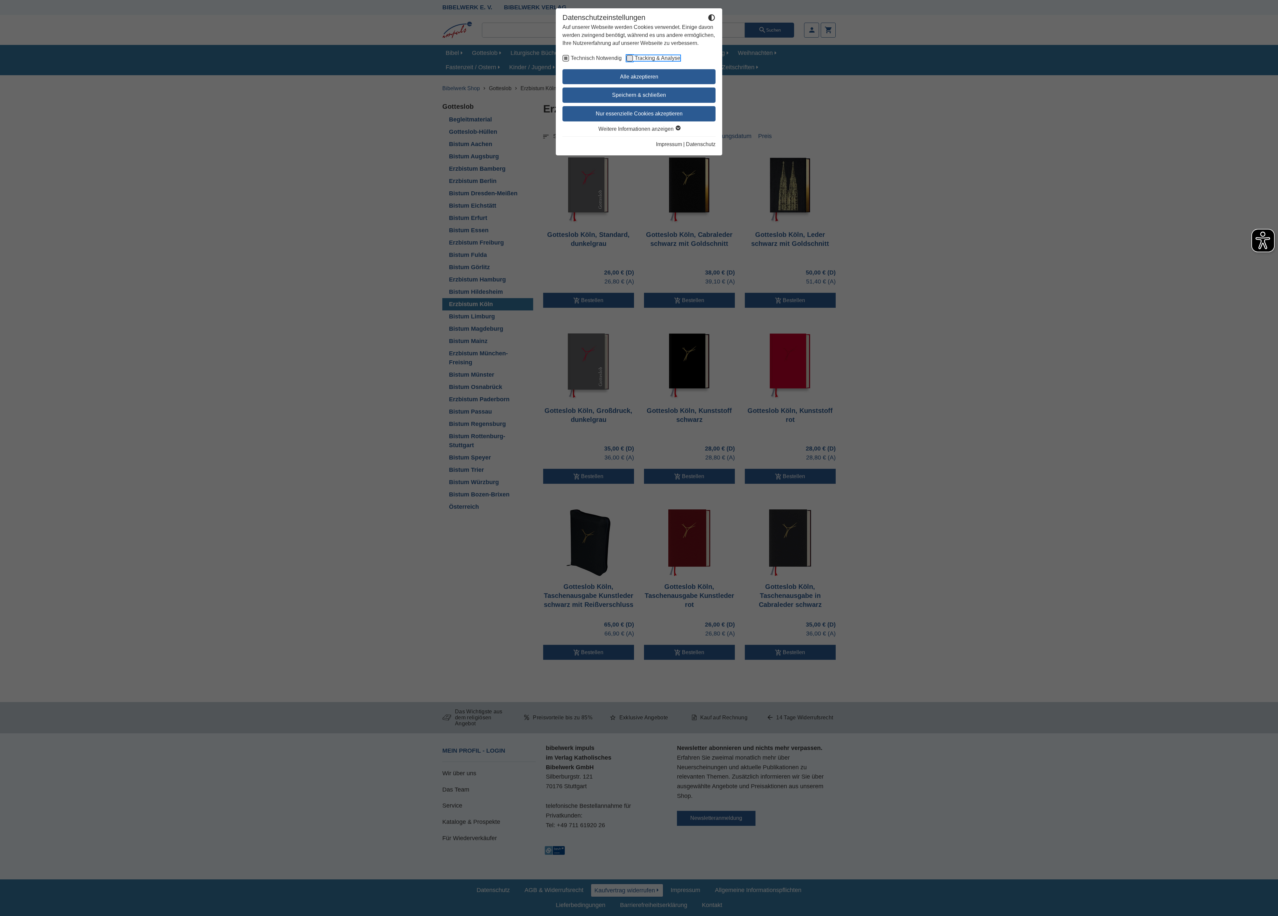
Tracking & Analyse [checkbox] (657, 58)
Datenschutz (701, 144)
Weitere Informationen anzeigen (636, 129)
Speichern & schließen (639, 95)
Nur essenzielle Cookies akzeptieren (639, 113)
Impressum (669, 144)
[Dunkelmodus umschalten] (711, 19)
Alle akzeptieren (639, 77)
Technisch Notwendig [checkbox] (596, 58)
